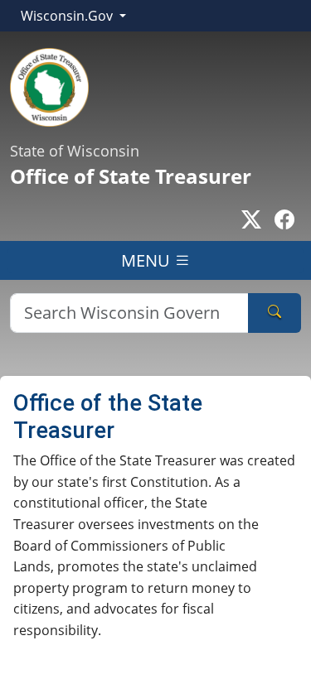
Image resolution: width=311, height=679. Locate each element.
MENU (147, 260)
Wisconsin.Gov (68, 16)
